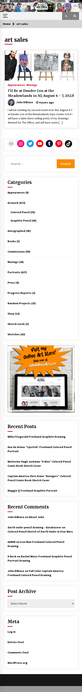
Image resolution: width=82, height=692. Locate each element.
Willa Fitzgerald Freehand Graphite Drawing (36, 436)
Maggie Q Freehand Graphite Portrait (32, 490)
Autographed (16, 231)
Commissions (16, 251)
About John (36, 517)
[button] (66, 16)
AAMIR (12, 542)
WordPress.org (17, 663)
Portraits (14, 272)
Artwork (13, 203)
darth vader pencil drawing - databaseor (34, 527)
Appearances (16, 84)
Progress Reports (19, 293)
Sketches (14, 334)
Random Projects (19, 303)
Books (12, 241)
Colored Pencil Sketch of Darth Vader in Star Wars (40, 531)
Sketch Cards (16, 324)
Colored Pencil (20, 212)
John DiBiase (16, 517)
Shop (11, 313)
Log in (12, 632)
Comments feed (18, 652)
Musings (31, 84)
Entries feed (16, 642)
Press (11, 282)
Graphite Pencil (21, 220)
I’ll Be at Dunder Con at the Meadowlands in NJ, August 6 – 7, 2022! (41, 93)
